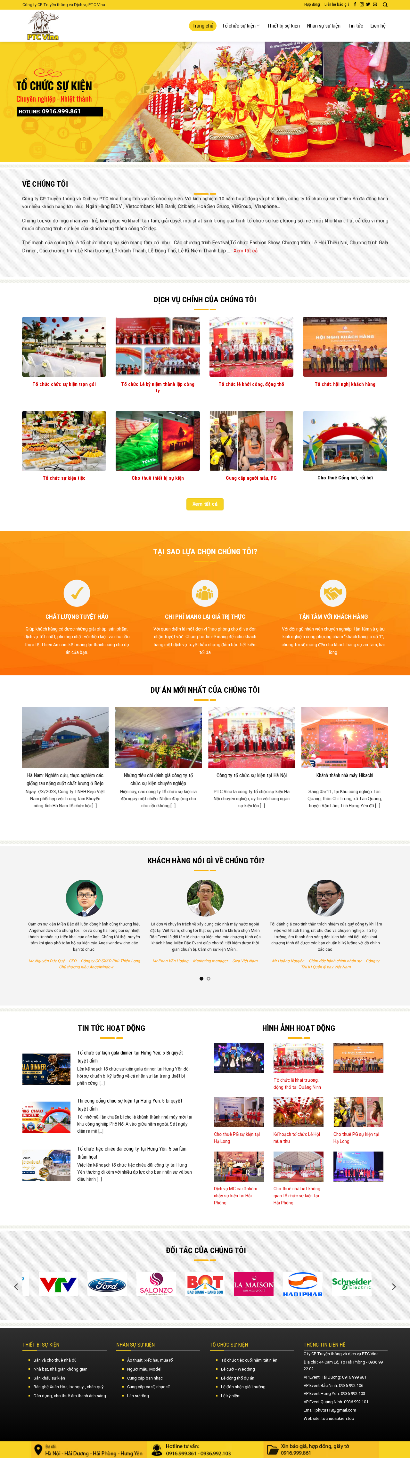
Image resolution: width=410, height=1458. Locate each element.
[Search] (385, 4)
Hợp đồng (312, 4)
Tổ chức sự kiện (239, 25)
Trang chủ (202, 25)
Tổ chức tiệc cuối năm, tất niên (249, 1360)
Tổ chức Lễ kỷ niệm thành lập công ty (157, 387)
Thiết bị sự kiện (283, 25)
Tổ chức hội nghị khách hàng (345, 384)
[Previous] (16, 102)
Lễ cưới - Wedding (238, 1369)
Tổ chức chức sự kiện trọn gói (64, 384)
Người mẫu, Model (144, 1369)
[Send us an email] (375, 4)
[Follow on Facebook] (355, 4)
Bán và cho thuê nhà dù (55, 1360)
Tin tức (355, 25)
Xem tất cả (246, 251)
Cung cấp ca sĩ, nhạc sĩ (148, 1386)
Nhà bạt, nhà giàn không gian (60, 1369)
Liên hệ (378, 25)
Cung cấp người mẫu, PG (251, 478)
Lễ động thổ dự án (237, 1378)
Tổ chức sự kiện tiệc (64, 478)
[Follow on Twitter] (368, 4)
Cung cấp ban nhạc (145, 1378)
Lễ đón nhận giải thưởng (243, 1386)
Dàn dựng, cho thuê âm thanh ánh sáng (70, 1395)
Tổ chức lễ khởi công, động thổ (251, 384)
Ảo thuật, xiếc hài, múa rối (150, 1360)
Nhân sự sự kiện (323, 25)
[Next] (393, 102)
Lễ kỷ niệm (231, 1395)
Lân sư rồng (138, 1395)
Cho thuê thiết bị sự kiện (158, 478)
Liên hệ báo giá (336, 4)
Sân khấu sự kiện (49, 1378)
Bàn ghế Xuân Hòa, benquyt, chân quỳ (68, 1386)
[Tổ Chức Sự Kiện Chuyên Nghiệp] (59, 26)
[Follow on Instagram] (362, 4)
